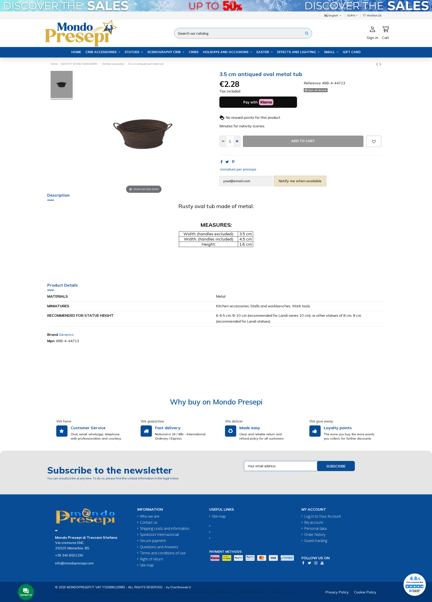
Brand (52, 334)
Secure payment (153, 540)
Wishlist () (373, 15)
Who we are (149, 516)
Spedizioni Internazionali (159, 534)
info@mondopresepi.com (74, 563)
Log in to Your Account (322, 516)
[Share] (221, 161)
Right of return (151, 559)
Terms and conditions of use (163, 553)
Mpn (51, 341)
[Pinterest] (233, 161)
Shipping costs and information (164, 528)
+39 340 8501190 (69, 555)
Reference (312, 83)
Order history (314, 534)
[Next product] (380, 64)
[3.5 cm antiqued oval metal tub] (62, 85)
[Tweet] (227, 161)
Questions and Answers (159, 547)
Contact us (148, 522)
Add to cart (303, 141)
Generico (66, 334)
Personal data (315, 528)
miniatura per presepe (238, 169)
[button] (102, 52)
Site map (147, 565)
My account (313, 522)
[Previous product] (377, 64)
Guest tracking (315, 540)
